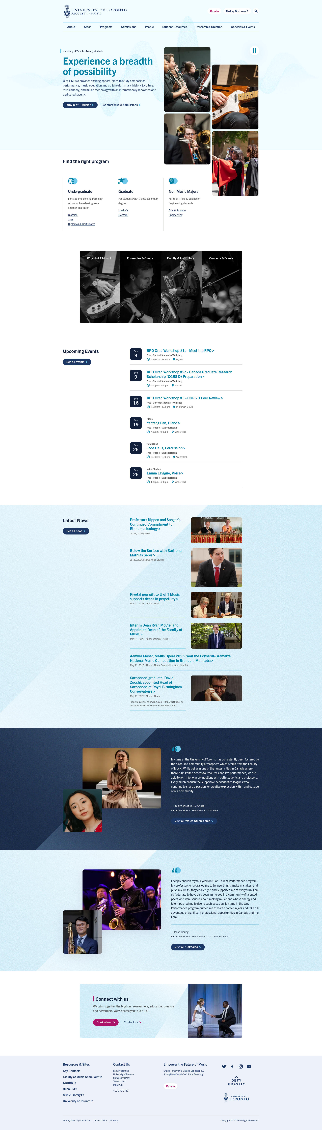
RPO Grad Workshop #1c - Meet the (179, 350)
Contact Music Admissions (120, 105)
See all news (74, 531)
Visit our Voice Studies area (192, 821)
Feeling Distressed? (237, 11)
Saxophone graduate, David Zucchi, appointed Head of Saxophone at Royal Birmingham (156, 684)
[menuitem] (85, 1070)
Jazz (70, 219)
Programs (106, 27)
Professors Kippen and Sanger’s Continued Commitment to (155, 524)
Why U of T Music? (78, 105)
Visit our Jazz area (186, 947)
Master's (123, 210)
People (149, 27)
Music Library (72, 1095)
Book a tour (104, 1022)
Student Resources (174, 27)
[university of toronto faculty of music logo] (95, 11)
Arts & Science (177, 210)
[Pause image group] (254, 50)
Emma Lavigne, (164, 473)
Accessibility (100, 1120)
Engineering (175, 214)
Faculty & (180, 258)
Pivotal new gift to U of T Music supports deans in (155, 596)
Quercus (68, 1089)
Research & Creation (209, 27)
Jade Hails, (165, 447)
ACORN (68, 1083)
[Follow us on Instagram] (240, 1066)
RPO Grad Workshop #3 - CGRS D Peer (184, 397)
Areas (87, 27)
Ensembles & (140, 258)
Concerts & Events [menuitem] (243, 27)
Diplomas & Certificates (81, 223)
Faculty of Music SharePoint (81, 1077)
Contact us (131, 1022)
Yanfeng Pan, (162, 422)
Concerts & (221, 258)
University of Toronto (76, 1101)
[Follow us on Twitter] (224, 1066)
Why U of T (99, 258)
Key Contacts (71, 1071)
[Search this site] (256, 11)
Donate (214, 11)
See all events (75, 362)
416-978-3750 (120, 1090)
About (71, 27)
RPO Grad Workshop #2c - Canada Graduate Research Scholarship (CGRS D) (189, 374)
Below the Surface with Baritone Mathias (155, 552)
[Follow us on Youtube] (249, 1066)
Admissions (128, 27)
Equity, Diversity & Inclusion (77, 1120)
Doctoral (123, 214)
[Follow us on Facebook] (232, 1066)
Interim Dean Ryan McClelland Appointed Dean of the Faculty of (156, 629)
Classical (73, 214)
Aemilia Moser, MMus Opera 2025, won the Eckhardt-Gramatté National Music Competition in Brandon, (180, 658)
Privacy (114, 1120)
